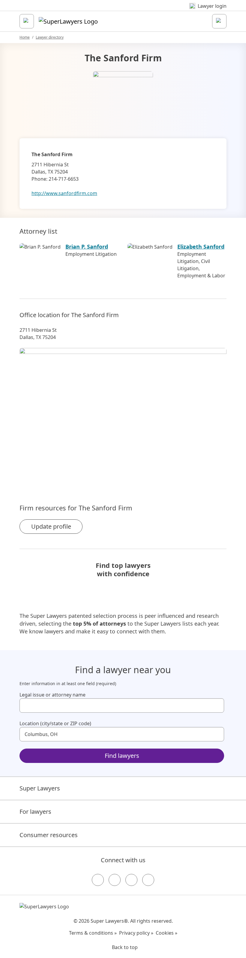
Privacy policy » (136, 933)
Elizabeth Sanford (200, 246)
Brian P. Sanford (86, 246)
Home (25, 37)
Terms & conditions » (93, 933)
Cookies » (166, 933)
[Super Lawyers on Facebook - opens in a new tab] (98, 880)
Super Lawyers (40, 788)
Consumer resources (49, 835)
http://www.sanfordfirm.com (64, 193)
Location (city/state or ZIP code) (55, 723)
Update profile (51, 526)
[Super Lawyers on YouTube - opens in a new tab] (131, 880)
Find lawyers (122, 756)
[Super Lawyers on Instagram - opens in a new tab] (115, 880)
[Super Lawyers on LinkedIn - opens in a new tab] (148, 880)
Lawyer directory (50, 37)
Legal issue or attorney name (53, 694)
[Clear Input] (216, 705)
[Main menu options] (27, 21)
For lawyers (35, 812)
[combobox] (122, 705)
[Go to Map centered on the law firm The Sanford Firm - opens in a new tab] (123, 415)
